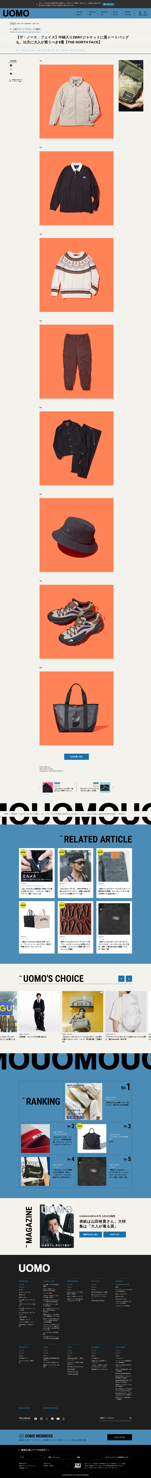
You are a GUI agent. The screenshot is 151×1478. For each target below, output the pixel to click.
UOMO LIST (92, 12)
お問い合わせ (46, 1463)
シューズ (66, 50)
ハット (34, 50)
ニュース (102, 886)
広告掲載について (23, 1468)
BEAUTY (79, 15)
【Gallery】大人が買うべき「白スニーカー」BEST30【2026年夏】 (117, 1104)
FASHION (79, 12)
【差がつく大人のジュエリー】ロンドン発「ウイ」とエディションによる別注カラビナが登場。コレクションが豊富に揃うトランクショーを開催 (75, 945)
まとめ (102, 939)
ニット (59, 50)
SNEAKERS (104, 12)
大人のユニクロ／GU (60, 1134)
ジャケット (26, 50)
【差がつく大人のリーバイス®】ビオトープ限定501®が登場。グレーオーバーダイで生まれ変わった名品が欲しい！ (114, 891)
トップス (52, 50)
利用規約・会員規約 (48, 1465)
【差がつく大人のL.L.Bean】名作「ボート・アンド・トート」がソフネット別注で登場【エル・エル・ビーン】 (36, 944)
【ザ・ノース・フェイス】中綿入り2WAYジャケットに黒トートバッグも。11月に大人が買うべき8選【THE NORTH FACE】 (78, 814)
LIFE (102, 15)
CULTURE (128, 15)
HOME (6, 814)
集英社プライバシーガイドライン (27, 1465)
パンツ (19, 50)
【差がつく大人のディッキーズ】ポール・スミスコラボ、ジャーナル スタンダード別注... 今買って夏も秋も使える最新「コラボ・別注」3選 (113, 945)
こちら (115, 1467)
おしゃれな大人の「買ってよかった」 (33, 886)
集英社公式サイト (23, 1463)
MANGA (127, 12)
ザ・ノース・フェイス (78, 50)
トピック (64, 886)
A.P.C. (111, 1142)
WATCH (115, 12)
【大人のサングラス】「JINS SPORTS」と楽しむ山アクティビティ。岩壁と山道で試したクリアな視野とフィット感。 (75, 891)
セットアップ (43, 50)
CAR (90, 15)
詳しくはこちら (108, 4)
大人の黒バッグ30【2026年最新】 (118, 1138)
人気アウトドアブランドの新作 (26, 29)
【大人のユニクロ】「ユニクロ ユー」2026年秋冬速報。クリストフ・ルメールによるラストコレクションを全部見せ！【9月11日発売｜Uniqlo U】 (63, 1141)
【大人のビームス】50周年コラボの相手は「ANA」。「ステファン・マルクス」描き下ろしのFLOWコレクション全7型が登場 (62, 1174)
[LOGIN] (140, 12)
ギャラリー (110, 1099)
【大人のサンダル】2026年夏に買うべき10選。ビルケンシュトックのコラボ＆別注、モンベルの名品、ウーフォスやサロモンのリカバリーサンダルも (125, 1039)
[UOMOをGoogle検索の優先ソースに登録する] (15, 80)
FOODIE (115, 15)
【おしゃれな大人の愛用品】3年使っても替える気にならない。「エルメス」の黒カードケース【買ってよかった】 (36, 891)
